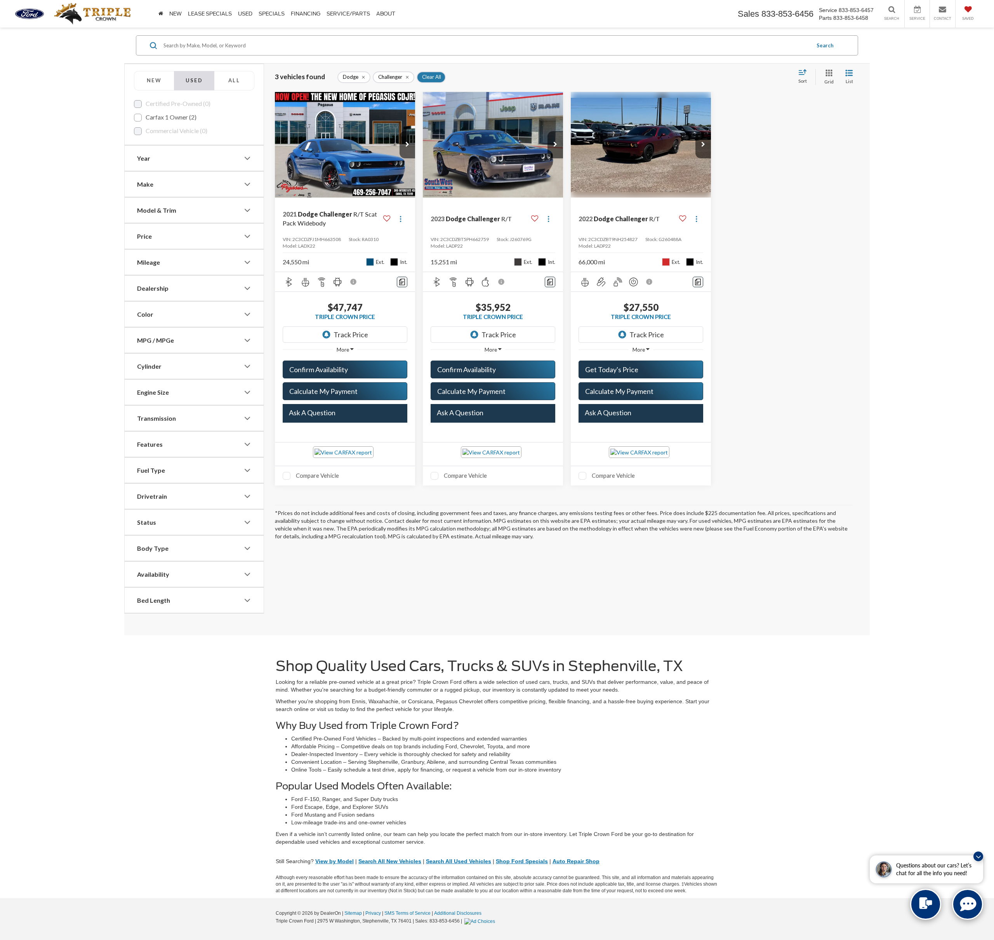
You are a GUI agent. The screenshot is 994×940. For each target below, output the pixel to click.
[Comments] (402, 282)
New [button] (175, 14)
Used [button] (245, 14)
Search (825, 45)
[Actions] (400, 218)
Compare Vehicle (317, 475)
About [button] (385, 14)
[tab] (154, 80)
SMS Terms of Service (407, 913)
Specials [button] (272, 14)
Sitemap (353, 913)
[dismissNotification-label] (978, 856)
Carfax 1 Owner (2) (171, 117)
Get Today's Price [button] (611, 369)
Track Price (351, 334)
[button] (407, 144)
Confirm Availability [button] (318, 369)
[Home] (160, 14)
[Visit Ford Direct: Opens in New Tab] (480, 921)
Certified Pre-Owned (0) (178, 103)
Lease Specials (210, 14)
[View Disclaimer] (353, 282)
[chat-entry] (925, 904)
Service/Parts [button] (348, 14)
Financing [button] (305, 14)
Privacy (373, 913)
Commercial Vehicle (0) (176, 130)
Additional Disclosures (457, 913)
